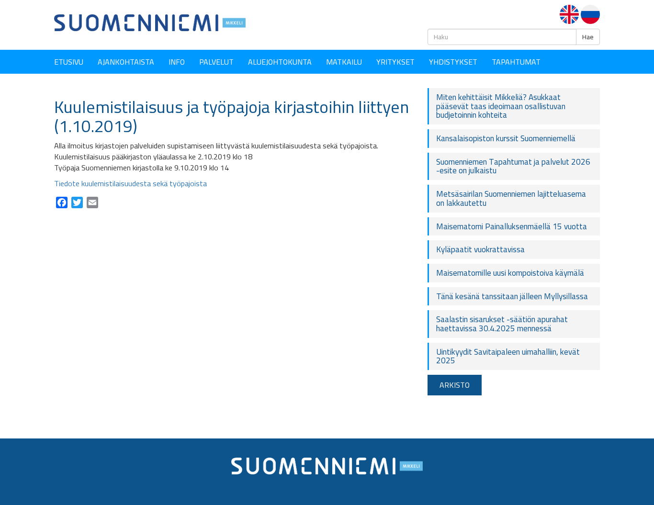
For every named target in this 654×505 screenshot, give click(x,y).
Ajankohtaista (126, 62)
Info (177, 62)
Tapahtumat (516, 62)
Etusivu (68, 62)
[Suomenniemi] (150, 22)
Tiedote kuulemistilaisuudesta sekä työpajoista (130, 183)
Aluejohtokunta (280, 62)
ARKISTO (455, 385)
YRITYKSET (395, 62)
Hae (588, 37)
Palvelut (216, 62)
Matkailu (344, 62)
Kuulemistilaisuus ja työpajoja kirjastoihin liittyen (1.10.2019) (231, 116)
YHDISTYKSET (453, 62)
